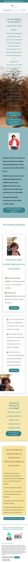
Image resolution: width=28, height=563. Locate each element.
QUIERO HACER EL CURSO (14, 518)
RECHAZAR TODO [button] (6, 560)
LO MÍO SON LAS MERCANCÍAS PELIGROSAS (14, 122)
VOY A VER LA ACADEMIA (14, 433)
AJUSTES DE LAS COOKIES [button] (7, 557)
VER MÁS (14, 308)
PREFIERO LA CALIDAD (13, 114)
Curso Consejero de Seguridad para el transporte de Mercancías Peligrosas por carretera (14, 457)
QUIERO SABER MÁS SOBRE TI (14, 210)
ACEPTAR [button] (17, 557)
